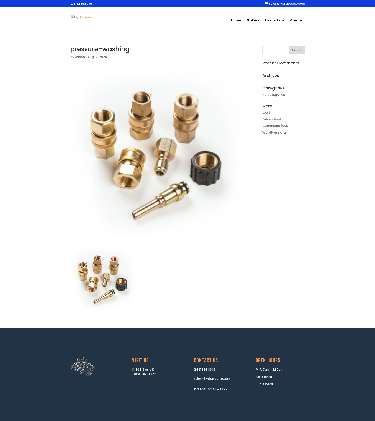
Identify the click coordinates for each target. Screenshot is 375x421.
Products (272, 21)
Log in (266, 112)
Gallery (253, 21)
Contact (297, 21)
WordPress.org (274, 132)
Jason (80, 57)
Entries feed (271, 119)
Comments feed (275, 126)
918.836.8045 (83, 4)
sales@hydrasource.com (212, 378)
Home (236, 21)
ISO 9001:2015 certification (214, 389)
